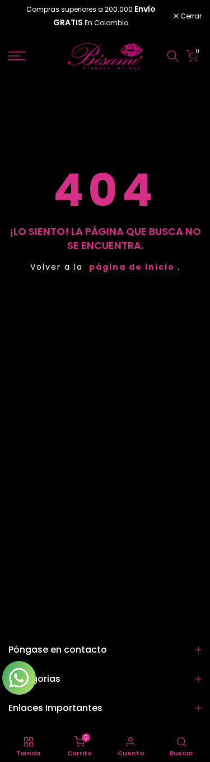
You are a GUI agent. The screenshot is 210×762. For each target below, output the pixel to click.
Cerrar (190, 16)
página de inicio (132, 267)
